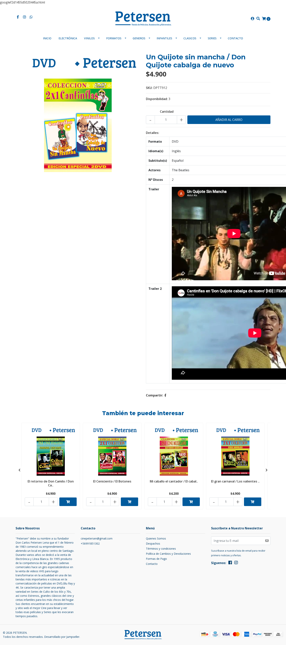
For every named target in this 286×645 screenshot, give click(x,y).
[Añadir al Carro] (68, 501)
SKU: (149, 88)
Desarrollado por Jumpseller (61, 637)
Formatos (113, 38)
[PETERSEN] (143, 18)
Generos (139, 38)
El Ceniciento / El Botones (112, 481)
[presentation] (19, 470)
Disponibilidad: (157, 99)
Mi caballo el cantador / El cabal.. (174, 481)
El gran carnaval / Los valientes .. (235, 481)
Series (212, 38)
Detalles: (152, 133)
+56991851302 (90, 543)
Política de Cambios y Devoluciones (168, 553)
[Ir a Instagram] (24, 17)
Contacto (235, 38)
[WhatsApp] (31, 17)
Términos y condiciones (161, 548)
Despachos (153, 543)
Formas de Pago (156, 559)
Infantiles (164, 38)
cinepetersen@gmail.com (96, 538)
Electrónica (68, 38)
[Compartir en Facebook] (165, 395)
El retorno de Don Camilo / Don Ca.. (51, 483)
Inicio (47, 38)
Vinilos (89, 38)
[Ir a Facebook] (18, 17)
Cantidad (167, 111)
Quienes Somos (156, 538)
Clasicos (189, 38)
